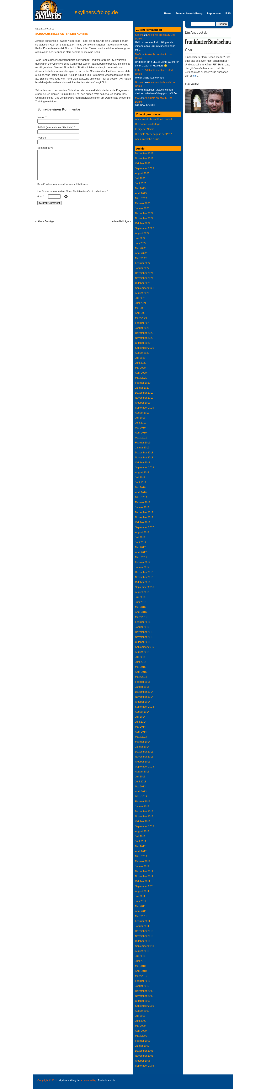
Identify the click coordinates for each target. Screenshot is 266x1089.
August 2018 (142, 472)
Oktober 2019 (142, 402)
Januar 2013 (142, 806)
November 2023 (144, 158)
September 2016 (144, 587)
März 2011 (141, 916)
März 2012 (141, 856)
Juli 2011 (140, 896)
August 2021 (142, 293)
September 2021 (144, 288)
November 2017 (144, 517)
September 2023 (144, 168)
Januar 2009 (142, 1045)
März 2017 (141, 557)
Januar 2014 (142, 746)
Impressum (214, 13)
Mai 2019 (140, 427)
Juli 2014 (140, 716)
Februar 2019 (142, 442)
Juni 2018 (140, 482)
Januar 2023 (142, 208)
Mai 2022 (140, 248)
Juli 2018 (140, 477)
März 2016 (141, 617)
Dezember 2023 (144, 153)
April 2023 (141, 193)
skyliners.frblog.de (96, 12)
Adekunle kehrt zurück (147, 139)
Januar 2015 (142, 686)
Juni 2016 (140, 602)
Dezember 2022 (144, 213)
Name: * (42, 117)
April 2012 (141, 851)
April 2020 (141, 372)
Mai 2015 (140, 666)
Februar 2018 (142, 502)
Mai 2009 (140, 1025)
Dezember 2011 (144, 871)
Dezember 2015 (144, 632)
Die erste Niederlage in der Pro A (153, 134)
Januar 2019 (142, 447)
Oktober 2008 (142, 1060)
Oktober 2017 (142, 522)
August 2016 (142, 592)
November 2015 (144, 637)
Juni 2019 (140, 422)
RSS (228, 13)
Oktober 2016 (142, 582)
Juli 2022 (140, 238)
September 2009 (144, 1005)
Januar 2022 (142, 268)
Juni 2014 (140, 721)
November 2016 (144, 577)
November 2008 (144, 1055)
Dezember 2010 (144, 931)
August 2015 (142, 652)
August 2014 (142, 711)
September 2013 (144, 766)
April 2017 (141, 552)
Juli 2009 (140, 1015)
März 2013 (141, 796)
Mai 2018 (140, 487)
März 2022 (141, 258)
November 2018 (144, 457)
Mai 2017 (140, 547)
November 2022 (144, 218)
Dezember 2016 (144, 572)
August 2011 (142, 891)
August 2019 (142, 412)
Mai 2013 (140, 786)
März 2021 (141, 318)
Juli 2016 (140, 597)
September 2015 (144, 647)
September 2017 (144, 527)
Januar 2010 (142, 986)
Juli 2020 (140, 357)
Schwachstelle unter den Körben (61, 33)
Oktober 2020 (142, 342)
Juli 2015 (140, 657)
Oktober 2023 (142, 163)
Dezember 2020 (144, 332)
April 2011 (141, 911)
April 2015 (141, 671)
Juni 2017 (140, 542)
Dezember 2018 (144, 452)
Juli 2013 (140, 776)
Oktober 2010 (142, 941)
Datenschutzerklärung (189, 13)
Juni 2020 (140, 362)
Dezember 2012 (144, 811)
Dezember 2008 (144, 1050)
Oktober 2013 (142, 761)
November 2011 (144, 876)
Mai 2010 (140, 966)
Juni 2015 (140, 662)
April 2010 (141, 971)
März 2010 (141, 976)
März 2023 (141, 198)
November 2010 (144, 936)
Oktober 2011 (142, 881)
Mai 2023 (140, 188)
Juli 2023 (140, 178)
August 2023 (142, 173)
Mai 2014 (140, 726)
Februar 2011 (142, 921)
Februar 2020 (142, 382)
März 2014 (141, 736)
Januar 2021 (142, 328)
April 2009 (141, 1030)
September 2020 (144, 347)
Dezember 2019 (144, 392)
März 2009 (141, 1035)
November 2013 (144, 756)
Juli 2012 (140, 836)
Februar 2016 (142, 622)
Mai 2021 (140, 308)
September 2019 (144, 407)
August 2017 (142, 532)
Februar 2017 (142, 562)
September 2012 (144, 826)
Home (167, 13)
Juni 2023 (140, 183)
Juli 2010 (140, 956)
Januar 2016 (142, 627)
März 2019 (141, 437)
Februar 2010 (142, 981)
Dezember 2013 (144, 751)
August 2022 (142, 233)
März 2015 (141, 676)
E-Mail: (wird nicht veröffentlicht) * (56, 127)
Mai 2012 (140, 846)
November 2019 (144, 397)
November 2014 (144, 696)
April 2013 (141, 791)
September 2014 (144, 706)
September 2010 (144, 946)
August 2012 (142, 831)
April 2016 (141, 612)
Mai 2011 (140, 906)
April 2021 (141, 313)
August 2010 (142, 951)
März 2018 (141, 497)
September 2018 (144, 467)
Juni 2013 (140, 781)
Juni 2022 (140, 243)
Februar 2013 (142, 801)
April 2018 (141, 492)
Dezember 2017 (144, 512)
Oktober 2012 (142, 821)
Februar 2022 (142, 263)
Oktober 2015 (142, 642)
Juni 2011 (140, 901)
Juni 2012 (140, 841)
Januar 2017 (142, 567)
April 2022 (141, 253)
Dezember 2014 (144, 691)
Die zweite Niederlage (147, 124)
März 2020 (141, 377)
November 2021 (144, 278)
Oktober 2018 (142, 462)
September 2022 (144, 228)
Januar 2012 (142, 866)
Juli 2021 (140, 298)
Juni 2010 (140, 961)
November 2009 (144, 995)
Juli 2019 (140, 417)
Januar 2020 (142, 387)
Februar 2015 (142, 681)
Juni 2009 (140, 1020)
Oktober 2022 (142, 223)
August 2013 (142, 771)
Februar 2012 (142, 861)
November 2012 (144, 816)
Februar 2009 (142, 1040)
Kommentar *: (45, 147)
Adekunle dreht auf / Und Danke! (153, 119)
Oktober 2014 (142, 701)
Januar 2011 (142, 926)
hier (195, 75)
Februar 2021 (142, 323)
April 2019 (141, 432)
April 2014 (141, 731)
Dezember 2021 (144, 273)
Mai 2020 (140, 367)
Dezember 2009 (144, 991)
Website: (42, 137)
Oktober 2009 (142, 1000)
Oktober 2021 (142, 283)
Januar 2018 (142, 507)
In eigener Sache (144, 129)
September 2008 (144, 1065)
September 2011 (144, 886)
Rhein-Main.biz (106, 1080)
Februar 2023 (142, 203)
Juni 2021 (140, 303)
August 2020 (142, 352)
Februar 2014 (142, 741)
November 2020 (144, 337)
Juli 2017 (140, 537)
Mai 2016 (140, 607)
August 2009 (142, 1010)
